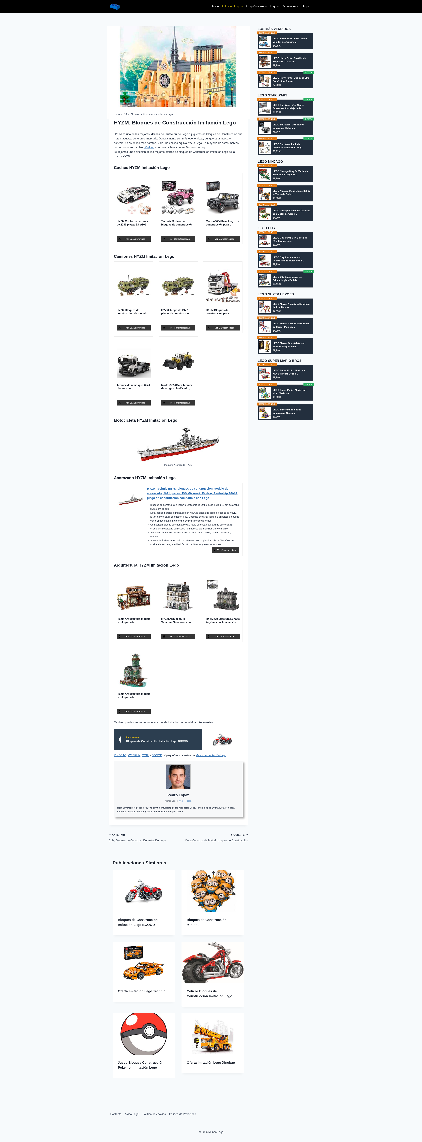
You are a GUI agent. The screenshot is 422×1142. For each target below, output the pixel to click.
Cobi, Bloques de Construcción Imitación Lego (137, 838)
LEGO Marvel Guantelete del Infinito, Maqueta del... (288, 345)
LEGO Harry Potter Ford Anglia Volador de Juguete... (290, 40)
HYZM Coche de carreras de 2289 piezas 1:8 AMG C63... (132, 223)
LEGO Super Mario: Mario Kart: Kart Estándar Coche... (290, 372)
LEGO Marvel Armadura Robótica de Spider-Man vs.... (291, 325)
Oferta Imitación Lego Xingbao (211, 1062)
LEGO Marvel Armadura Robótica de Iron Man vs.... (291, 306)
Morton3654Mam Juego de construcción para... (222, 223)
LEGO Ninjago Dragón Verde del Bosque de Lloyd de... (291, 173)
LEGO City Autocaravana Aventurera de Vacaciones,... (288, 259)
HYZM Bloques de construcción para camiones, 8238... (217, 312)
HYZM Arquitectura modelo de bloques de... (134, 620)
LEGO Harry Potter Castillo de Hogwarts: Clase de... (289, 60)
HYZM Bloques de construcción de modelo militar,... (132, 312)
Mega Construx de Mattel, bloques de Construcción (216, 838)
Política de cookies (154, 1114)
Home (117, 114)
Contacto (115, 1114)
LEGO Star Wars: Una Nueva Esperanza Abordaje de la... (288, 107)
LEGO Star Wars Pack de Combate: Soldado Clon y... (288, 146)
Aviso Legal (132, 1114)
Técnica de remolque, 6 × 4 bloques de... (133, 387)
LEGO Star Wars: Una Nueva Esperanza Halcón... (288, 126)
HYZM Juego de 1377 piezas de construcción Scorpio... (175, 312)
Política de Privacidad (182, 1114)
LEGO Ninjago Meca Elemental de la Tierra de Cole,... (291, 192)
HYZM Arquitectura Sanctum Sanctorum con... (177, 620)
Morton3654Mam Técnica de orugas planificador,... (177, 387)
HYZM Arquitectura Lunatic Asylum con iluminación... (223, 620)
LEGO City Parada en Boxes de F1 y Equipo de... (290, 239)
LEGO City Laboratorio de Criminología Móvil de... (287, 279)
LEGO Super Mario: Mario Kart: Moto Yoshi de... (290, 392)
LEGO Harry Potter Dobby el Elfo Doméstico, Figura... (291, 79)
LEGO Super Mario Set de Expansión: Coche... (287, 411)
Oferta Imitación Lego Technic (141, 991)
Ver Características (135, 239)
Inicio (215, 6)
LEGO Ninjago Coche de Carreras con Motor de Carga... (291, 212)
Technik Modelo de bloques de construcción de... (177, 223)
